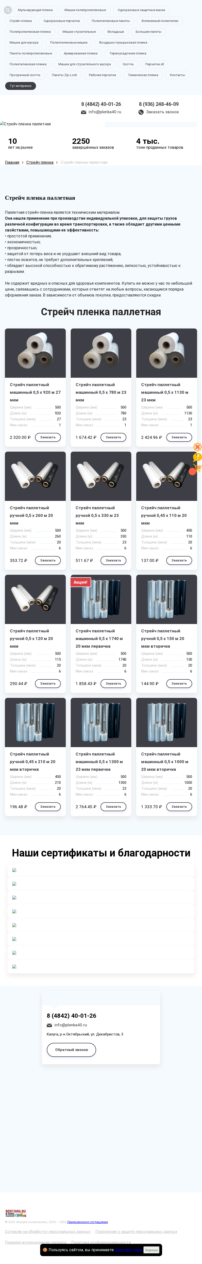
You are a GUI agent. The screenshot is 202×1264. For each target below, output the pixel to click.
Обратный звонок (71, 1050)
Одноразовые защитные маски (141, 10)
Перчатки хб (154, 64)
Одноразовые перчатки (62, 21)
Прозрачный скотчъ (25, 75)
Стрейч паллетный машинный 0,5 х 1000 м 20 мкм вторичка (164, 762)
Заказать (48, 437)
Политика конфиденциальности (101, 1242)
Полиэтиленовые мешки (68, 42)
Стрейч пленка (21, 21)
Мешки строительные (79, 31)
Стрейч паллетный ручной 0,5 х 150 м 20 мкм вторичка (162, 638)
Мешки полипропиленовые (85, 10)
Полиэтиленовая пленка (28, 64)
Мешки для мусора (24, 42)
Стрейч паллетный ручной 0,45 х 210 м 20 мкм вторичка (32, 762)
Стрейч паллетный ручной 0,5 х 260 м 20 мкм (31, 515)
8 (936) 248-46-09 (159, 104)
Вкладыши (116, 31)
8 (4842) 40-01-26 (101, 104)
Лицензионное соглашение (87, 1222)
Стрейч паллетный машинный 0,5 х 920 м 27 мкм (35, 392)
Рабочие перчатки (102, 75)
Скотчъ (128, 64)
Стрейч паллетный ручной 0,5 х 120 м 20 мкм (31, 638)
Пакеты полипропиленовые (31, 53)
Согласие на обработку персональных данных (47, 1231)
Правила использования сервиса (35, 1242)
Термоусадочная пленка (127, 53)
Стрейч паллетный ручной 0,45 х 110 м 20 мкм (164, 515)
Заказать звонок (162, 111)
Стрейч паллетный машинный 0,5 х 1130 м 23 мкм (164, 392)
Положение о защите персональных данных (136, 1231)
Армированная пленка (81, 53)
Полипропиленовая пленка (30, 31)
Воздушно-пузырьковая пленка (123, 42)
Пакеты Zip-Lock (64, 75)
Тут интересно (21, 86)
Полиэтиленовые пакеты (111, 21)
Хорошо (151, 1250)
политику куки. (128, 1250)
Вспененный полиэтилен (160, 21)
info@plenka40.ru (105, 111)
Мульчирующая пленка (35, 10)
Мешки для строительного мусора (84, 64)
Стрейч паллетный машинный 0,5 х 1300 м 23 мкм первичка (99, 762)
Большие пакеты (148, 31)
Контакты (177, 75)
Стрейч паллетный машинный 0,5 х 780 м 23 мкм (101, 392)
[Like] (197, 450)
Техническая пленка (143, 75)
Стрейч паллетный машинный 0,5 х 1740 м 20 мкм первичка (99, 638)
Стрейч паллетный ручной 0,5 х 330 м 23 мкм (97, 515)
